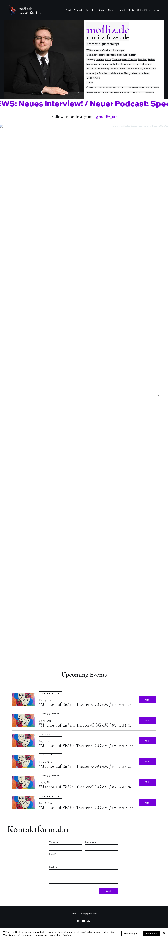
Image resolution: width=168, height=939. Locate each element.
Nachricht (54, 867)
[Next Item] (159, 395)
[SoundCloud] (88, 921)
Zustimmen (151, 933)
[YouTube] (83, 921)
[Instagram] (78, 921)
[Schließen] (164, 933)
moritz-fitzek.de (30, 13)
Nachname (90, 842)
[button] (73, 704)
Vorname (53, 842)
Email (52, 854)
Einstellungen (131, 933)
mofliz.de (25, 9)
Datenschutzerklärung (60, 935)
